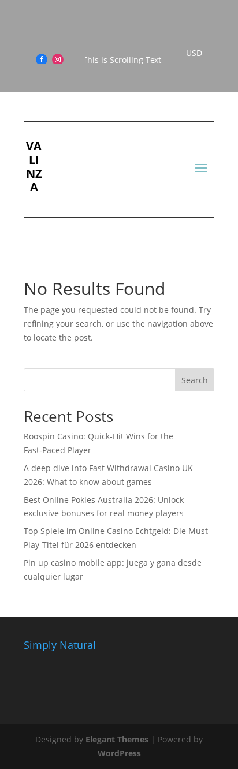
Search (194, 380)
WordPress (119, 753)
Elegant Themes (116, 739)
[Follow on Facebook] (41, 59)
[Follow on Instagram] (58, 59)
